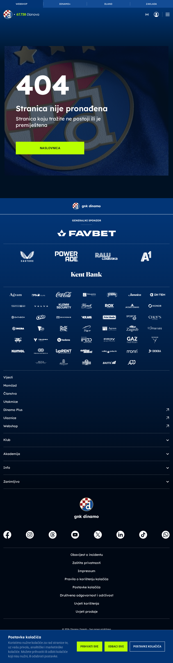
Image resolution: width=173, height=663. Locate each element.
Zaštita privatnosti (86, 563)
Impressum (86, 571)
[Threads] (53, 535)
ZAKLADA (151, 3)
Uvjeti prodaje (87, 612)
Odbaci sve (116, 646)
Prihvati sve (89, 646)
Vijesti (8, 377)
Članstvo (10, 394)
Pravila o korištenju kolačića (86, 579)
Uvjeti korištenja (86, 603)
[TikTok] (143, 535)
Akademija (11, 454)
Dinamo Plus (13, 410)
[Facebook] (7, 535)
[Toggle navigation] (168, 14)
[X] (98, 535)
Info (6, 468)
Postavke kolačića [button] (86, 587)
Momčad (10, 385)
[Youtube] (75, 535)
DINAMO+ (65, 3)
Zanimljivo (11, 482)
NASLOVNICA (50, 148)
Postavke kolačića (147, 646)
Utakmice (10, 402)
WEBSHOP (21, 3)
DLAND (108, 3)
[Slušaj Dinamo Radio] (147, 14)
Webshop (10, 426)
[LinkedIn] (120, 535)
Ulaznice (9, 418)
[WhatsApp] (166, 535)
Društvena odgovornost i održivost (86, 595)
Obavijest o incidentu (87, 555)
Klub (6, 440)
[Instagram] (30, 535)
